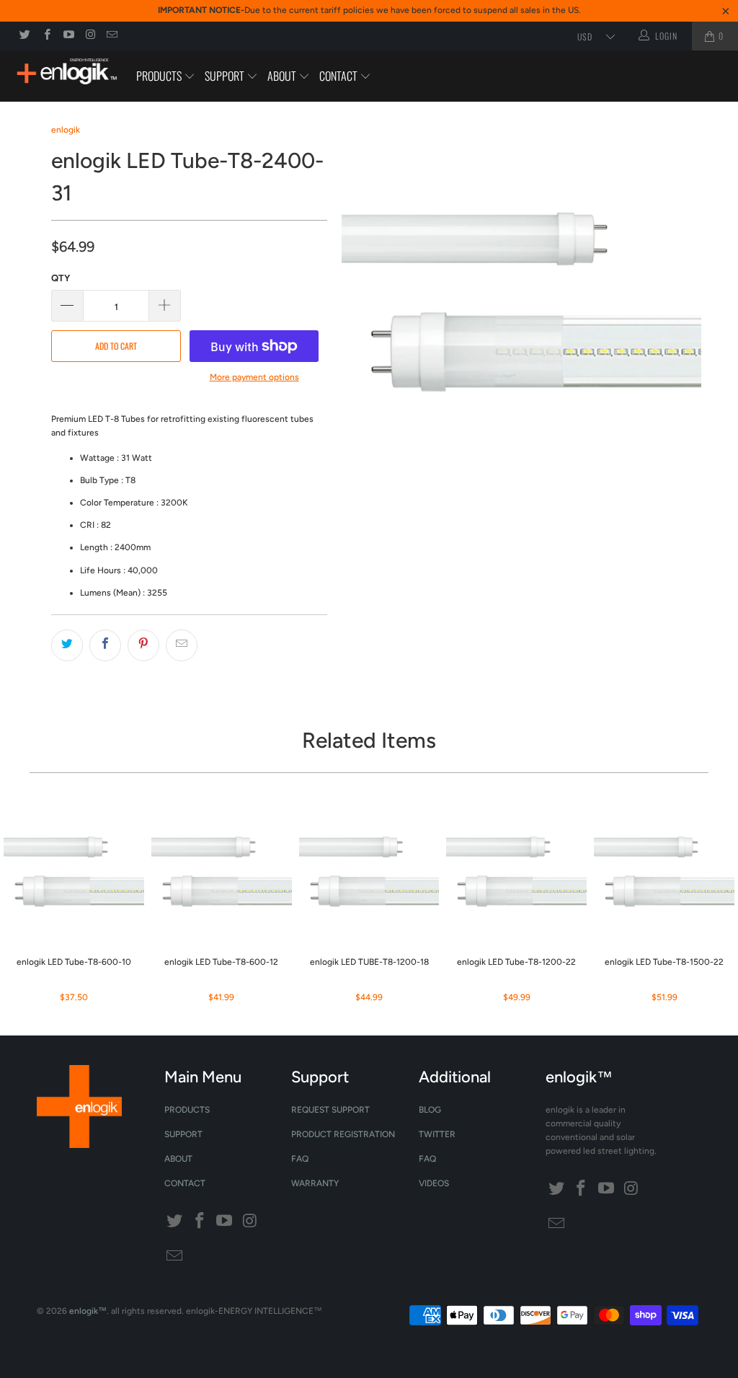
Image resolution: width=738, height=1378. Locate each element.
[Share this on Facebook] (105, 645)
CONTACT (339, 75)
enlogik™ (88, 1311)
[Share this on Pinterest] (143, 645)
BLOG (430, 1110)
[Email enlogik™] (111, 36)
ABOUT (282, 75)
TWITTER (437, 1134)
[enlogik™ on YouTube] (68, 36)
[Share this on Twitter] (67, 645)
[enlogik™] (66, 72)
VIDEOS (434, 1183)
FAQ (299, 1159)
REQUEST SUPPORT (330, 1110)
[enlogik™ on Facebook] (46, 36)
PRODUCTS (160, 75)
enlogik (65, 130)
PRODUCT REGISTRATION (343, 1134)
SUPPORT (225, 75)
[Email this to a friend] (181, 645)
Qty (60, 278)
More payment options (254, 377)
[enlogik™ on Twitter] (24, 36)
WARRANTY (315, 1183)
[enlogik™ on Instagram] (90, 36)
